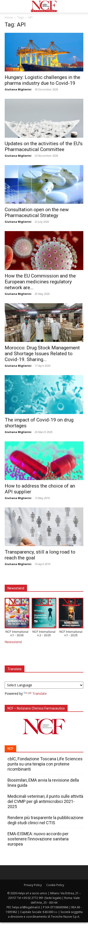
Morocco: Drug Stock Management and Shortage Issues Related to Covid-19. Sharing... (42, 353)
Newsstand (13, 642)
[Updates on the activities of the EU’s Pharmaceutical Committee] (44, 118)
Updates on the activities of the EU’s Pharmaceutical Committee (44, 146)
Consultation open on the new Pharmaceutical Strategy (37, 212)
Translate (39, 693)
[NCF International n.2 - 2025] (44, 614)
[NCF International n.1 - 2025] (71, 614)
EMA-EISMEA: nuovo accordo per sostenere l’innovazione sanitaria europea (38, 838)
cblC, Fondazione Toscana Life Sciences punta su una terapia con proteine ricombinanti (45, 764)
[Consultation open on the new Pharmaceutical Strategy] (44, 184)
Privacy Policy (33, 885)
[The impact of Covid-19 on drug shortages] (44, 394)
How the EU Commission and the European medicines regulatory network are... (40, 281)
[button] (7, 6)
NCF (10, 748)
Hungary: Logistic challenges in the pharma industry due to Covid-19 (42, 80)
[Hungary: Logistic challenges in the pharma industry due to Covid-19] (44, 52)
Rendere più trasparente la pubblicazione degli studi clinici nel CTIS (45, 820)
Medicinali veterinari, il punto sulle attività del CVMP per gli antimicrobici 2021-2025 (45, 801)
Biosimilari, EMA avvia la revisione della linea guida (43, 783)
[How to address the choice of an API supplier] (44, 460)
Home (9, 17)
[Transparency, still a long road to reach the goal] (44, 526)
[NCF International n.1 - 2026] (17, 614)
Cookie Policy (55, 885)
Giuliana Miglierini (18, 89)
